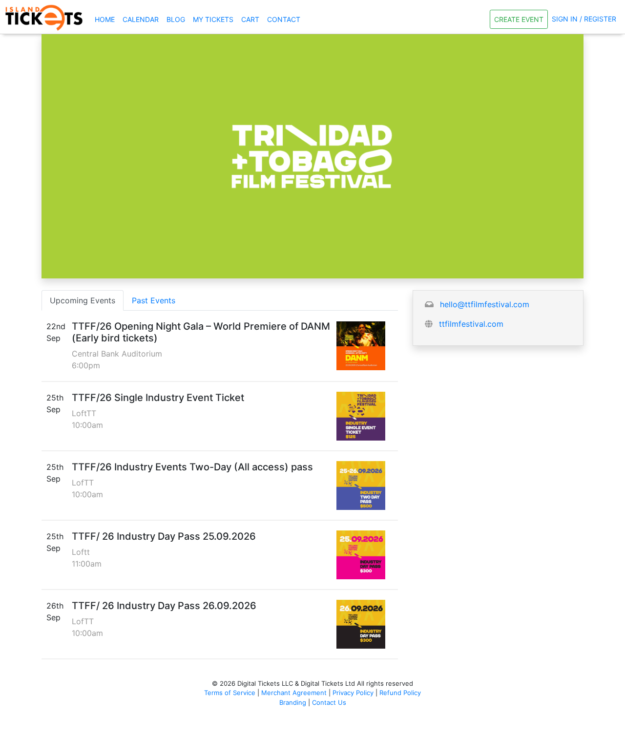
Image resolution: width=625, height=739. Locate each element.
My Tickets (213, 19)
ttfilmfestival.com (471, 324)
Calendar (141, 19)
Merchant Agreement (294, 693)
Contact (283, 19)
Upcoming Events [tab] (82, 300)
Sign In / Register (584, 19)
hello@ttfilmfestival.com (484, 304)
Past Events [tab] (153, 300)
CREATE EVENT (518, 19)
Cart (250, 19)
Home (107, 19)
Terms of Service (229, 693)
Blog (176, 19)
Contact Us (329, 702)
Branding (292, 702)
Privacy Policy (353, 693)
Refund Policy (400, 693)
